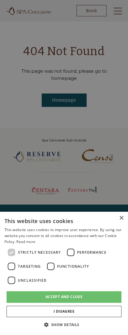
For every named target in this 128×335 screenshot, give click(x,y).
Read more (25, 241)
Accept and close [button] (64, 296)
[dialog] (64, 273)
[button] (64, 324)
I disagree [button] (64, 311)
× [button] (121, 218)
